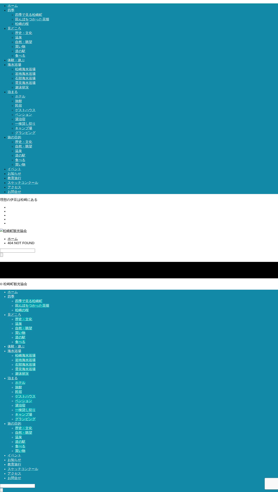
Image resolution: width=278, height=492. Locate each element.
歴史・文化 (23, 33)
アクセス (14, 187)
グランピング (25, 133)
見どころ (14, 28)
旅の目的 (14, 137)
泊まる (13, 92)
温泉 (18, 37)
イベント (14, 169)
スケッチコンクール (23, 183)
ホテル (20, 96)
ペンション (23, 114)
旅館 (18, 101)
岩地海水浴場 (25, 74)
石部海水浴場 (25, 78)
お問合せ (14, 192)
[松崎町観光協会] (13, 231)
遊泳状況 (22, 87)
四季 (11, 10)
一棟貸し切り (25, 124)
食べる (20, 55)
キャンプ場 (23, 128)
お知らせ (14, 173)
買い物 (20, 46)
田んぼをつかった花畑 (32, 19)
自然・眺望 (23, 42)
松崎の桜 (22, 24)
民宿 (18, 105)
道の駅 (20, 51)
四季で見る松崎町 (28, 15)
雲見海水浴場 (25, 83)
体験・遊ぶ (16, 60)
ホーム (13, 6)
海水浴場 (14, 65)
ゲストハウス (25, 110)
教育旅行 (14, 178)
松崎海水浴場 (25, 69)
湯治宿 (20, 119)
